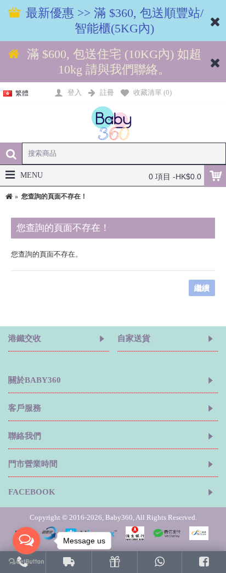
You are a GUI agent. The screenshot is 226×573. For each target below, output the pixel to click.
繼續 (202, 287)
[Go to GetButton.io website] (26, 561)
